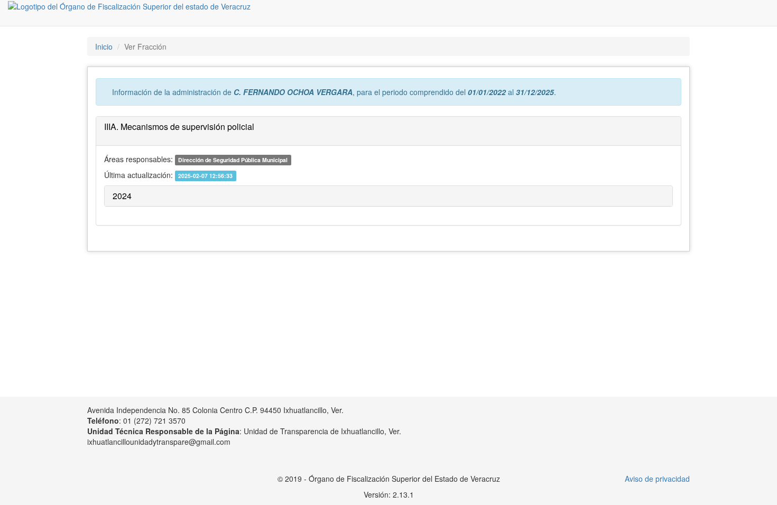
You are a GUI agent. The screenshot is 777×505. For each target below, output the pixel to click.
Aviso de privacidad (657, 478)
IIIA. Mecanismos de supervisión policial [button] (179, 126)
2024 (122, 196)
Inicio (104, 46)
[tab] (388, 131)
